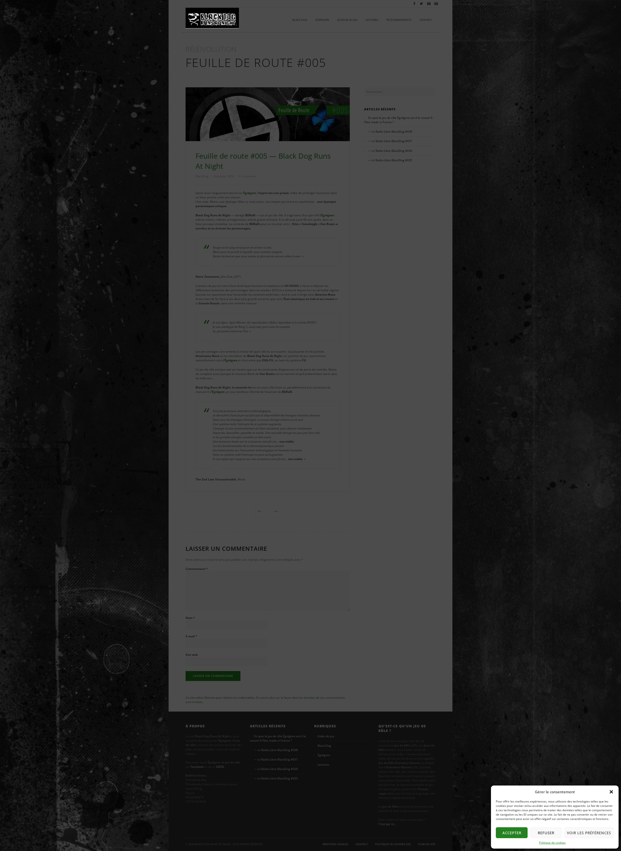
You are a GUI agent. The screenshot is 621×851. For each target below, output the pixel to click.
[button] (611, 791)
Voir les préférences (589, 832)
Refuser (546, 832)
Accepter (511, 832)
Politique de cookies (552, 843)
